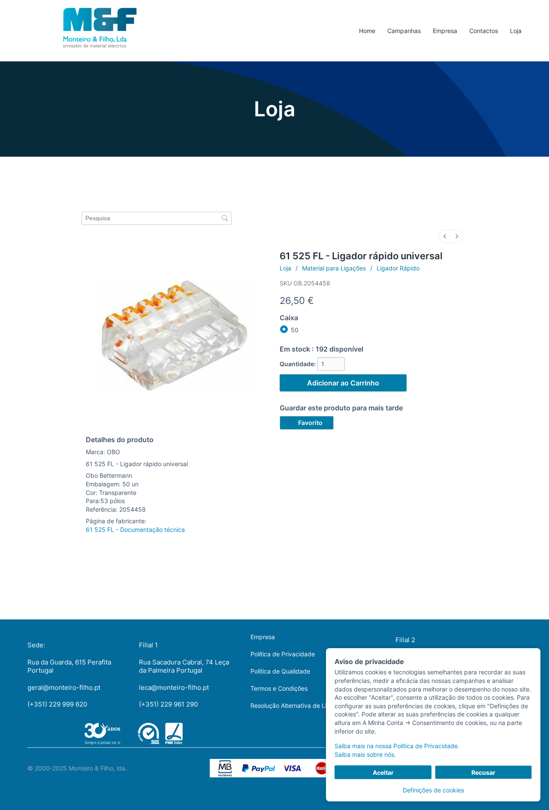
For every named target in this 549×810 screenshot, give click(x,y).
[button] (307, 423)
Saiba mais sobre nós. (365, 754)
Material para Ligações (334, 268)
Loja (285, 268)
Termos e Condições (279, 688)
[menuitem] (445, 236)
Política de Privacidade (282, 654)
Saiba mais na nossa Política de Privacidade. (397, 745)
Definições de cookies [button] (433, 790)
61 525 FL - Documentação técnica (135, 529)
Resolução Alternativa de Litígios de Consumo (314, 705)
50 (295, 330)
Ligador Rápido (398, 268)
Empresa (262, 636)
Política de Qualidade (280, 671)
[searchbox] (156, 218)
